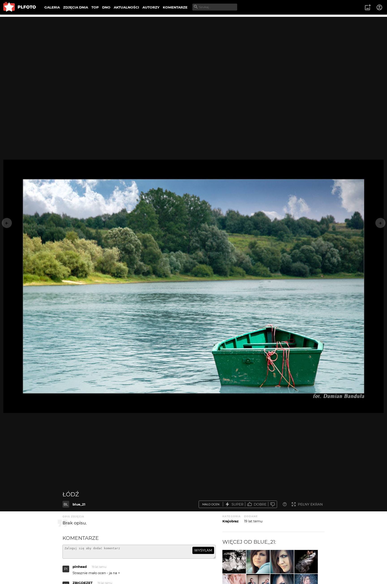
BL (66, 504)
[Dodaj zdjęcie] (367, 7)
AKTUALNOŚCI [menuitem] (126, 7)
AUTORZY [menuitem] (150, 7)
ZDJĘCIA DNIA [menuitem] (75, 7)
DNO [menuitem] (106, 7)
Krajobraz (230, 521)
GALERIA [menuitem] (52, 7)
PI (66, 569)
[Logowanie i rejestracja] (379, 7)
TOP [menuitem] (95, 7)
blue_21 (79, 504)
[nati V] (258, 561)
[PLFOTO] (19, 7)
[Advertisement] (193, 48)
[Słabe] (272, 504)
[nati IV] (282, 561)
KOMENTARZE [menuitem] (175, 7)
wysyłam (203, 550)
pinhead (80, 566)
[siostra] (234, 561)
